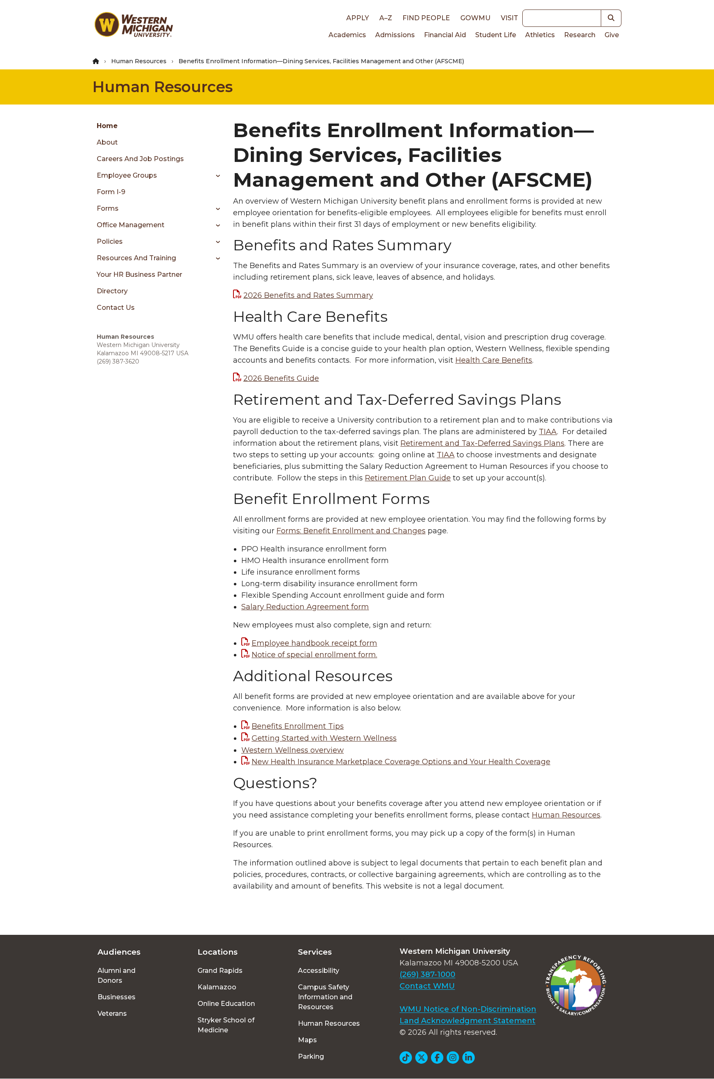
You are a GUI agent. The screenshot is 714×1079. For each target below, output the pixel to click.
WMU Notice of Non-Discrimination (468, 1009)
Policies (110, 241)
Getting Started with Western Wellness (324, 738)
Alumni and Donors (117, 975)
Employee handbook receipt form (314, 643)
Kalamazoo (217, 987)
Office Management (130, 225)
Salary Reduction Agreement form (305, 606)
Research (579, 35)
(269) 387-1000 (427, 974)
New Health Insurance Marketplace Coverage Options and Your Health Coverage (401, 761)
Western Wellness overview (292, 750)
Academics (347, 35)
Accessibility (318, 970)
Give (612, 35)
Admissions (395, 35)
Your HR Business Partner (139, 274)
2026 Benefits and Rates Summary (308, 295)
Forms (108, 208)
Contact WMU (427, 986)
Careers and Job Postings (140, 159)
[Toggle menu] (215, 175)
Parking (311, 1056)
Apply (357, 18)
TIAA (548, 431)
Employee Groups (127, 175)
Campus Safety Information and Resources (325, 997)
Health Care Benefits (493, 360)
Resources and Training (136, 258)
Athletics (540, 35)
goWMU (475, 18)
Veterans (112, 1013)
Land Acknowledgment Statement (468, 1020)
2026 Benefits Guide (281, 378)
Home (107, 126)
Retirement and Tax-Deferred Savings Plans (482, 443)
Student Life (495, 35)
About (107, 142)
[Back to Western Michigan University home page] (133, 26)
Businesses (117, 997)
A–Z (385, 18)
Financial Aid (445, 35)
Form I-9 (111, 192)
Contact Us (116, 307)
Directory (112, 291)
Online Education (226, 1004)
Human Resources (139, 61)
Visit (509, 18)
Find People (426, 18)
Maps (307, 1040)
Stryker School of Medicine (226, 1025)
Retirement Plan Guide (408, 477)
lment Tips (298, 726)
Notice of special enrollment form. (314, 654)
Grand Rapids (220, 970)
